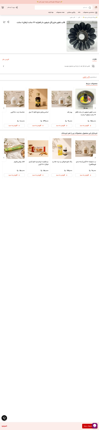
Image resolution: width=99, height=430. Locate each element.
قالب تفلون (72, 17)
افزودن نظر (5, 59)
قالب (79, 17)
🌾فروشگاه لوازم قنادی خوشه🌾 (90, 17)
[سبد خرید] (3, 7)
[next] (3, 108)
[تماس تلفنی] (4, 418)
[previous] (95, 108)
